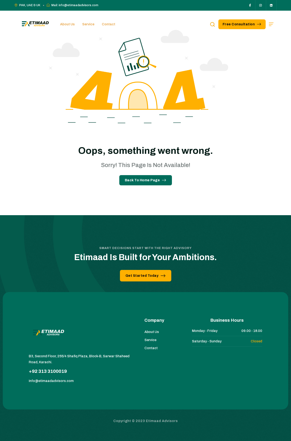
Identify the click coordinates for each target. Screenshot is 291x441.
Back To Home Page (142, 180)
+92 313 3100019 (48, 371)
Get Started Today (142, 275)
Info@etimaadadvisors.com (51, 381)
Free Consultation (239, 24)
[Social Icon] (250, 5)
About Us (67, 24)
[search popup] (212, 24)
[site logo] (35, 24)
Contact (108, 24)
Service (88, 24)
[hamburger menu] (271, 24)
